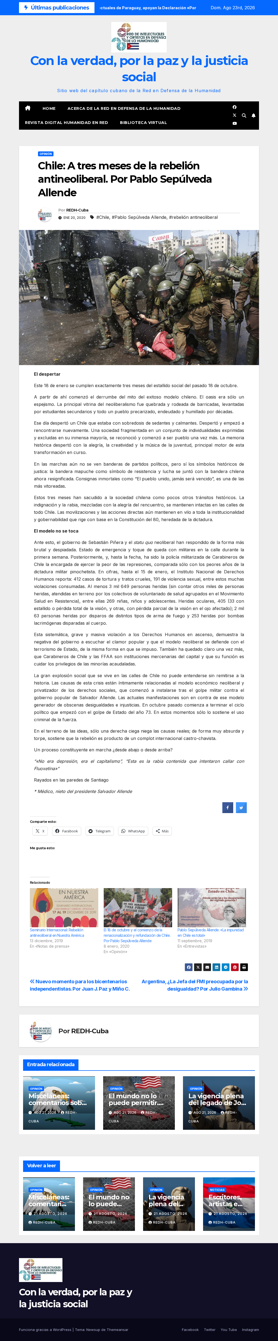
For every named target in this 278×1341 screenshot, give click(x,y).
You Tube (229, 1329)
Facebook (190, 1329)
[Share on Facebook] (227, 811)
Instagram (250, 1329)
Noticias (217, 1189)
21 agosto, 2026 (50, 1214)
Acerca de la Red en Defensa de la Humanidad (124, 108)
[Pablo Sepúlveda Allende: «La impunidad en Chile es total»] (212, 907)
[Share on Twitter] (241, 811)
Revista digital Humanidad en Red (66, 122)
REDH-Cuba (77, 210)
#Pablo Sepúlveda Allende (139, 217)
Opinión (46, 153)
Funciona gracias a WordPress (45, 1329)
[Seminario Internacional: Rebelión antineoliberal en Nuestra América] (64, 907)
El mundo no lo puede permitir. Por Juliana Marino (138, 1102)
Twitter (210, 1329)
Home (49, 108)
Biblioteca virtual (143, 122)
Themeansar (117, 1329)
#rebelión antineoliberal (193, 217)
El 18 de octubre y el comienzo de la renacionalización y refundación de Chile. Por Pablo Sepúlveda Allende (137, 935)
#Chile (102, 217)
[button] (244, 115)
